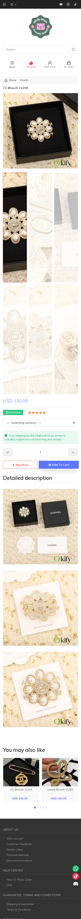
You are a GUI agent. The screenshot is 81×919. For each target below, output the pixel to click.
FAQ (9, 885)
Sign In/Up (50, 67)
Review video (15, 849)
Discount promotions (19, 860)
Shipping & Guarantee (20, 904)
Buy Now (22, 465)
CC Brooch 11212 (21, 789)
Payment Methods (18, 855)
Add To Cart (60, 465)
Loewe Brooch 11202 (60, 789)
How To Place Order (19, 879)
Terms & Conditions (19, 909)
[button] (35, 808)
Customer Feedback (19, 844)
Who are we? (15, 838)
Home (12, 80)
